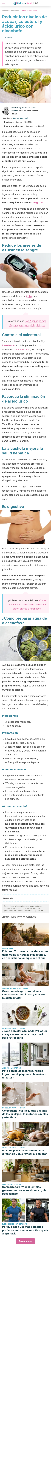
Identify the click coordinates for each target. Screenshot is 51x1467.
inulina (29, 296)
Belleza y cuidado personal (15, 988)
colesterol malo (22, 349)
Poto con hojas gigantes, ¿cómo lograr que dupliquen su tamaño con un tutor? (25, 1074)
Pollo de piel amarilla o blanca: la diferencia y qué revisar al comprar (24, 1152)
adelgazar (37, 202)
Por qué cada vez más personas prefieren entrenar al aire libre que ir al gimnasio (25, 1230)
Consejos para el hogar (13, 1028)
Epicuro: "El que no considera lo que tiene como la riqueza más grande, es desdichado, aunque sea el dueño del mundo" (25, 955)
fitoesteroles (9, 345)
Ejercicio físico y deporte (14, 1224)
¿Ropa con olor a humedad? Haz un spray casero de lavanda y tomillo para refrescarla (24, 1034)
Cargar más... (25, 1241)
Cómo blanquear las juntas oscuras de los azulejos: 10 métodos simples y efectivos (25, 1114)
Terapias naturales (29, 11)
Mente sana (7, 948)
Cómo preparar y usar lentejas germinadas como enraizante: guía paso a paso (24, 1190)
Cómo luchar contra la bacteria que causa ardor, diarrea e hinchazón (27, 604)
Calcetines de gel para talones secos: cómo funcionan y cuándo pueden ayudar (23, 994)
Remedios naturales (10, 11)
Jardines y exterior (11, 1068)
